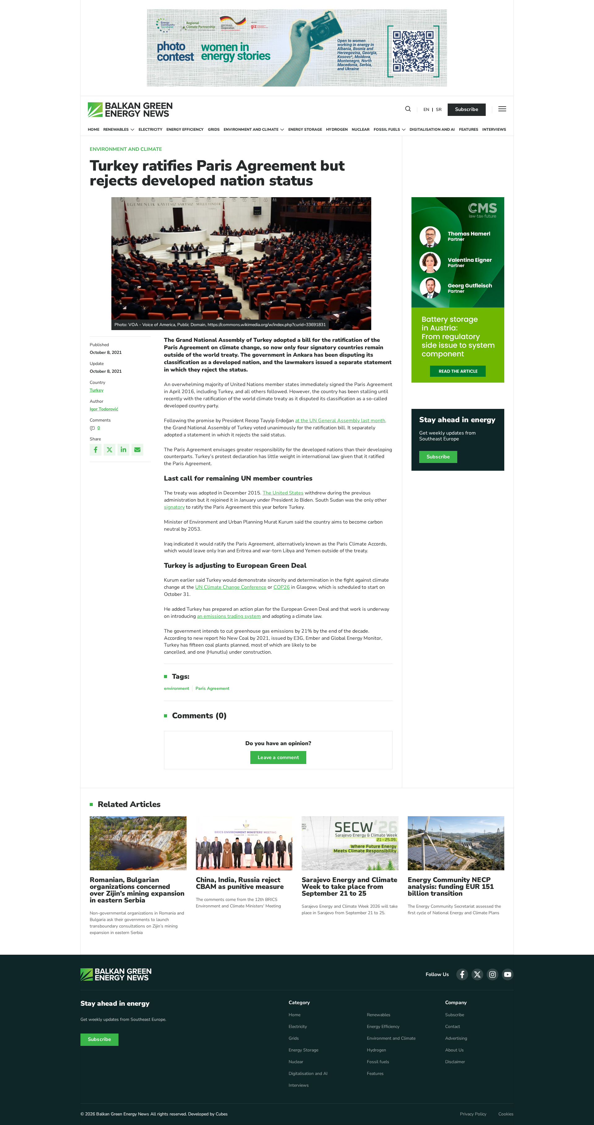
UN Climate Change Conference (230, 587)
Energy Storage (305, 129)
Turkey (96, 390)
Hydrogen (337, 129)
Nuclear (360, 129)
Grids (214, 129)
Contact (452, 1026)
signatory (174, 507)
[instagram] (492, 974)
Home (93, 129)
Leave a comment (278, 757)
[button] (408, 110)
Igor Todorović (104, 409)
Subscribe (466, 109)
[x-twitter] (477, 974)
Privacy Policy (473, 1114)
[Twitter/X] (109, 450)
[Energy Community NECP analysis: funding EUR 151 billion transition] (456, 843)
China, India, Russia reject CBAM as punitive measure (240, 883)
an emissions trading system (229, 616)
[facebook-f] (462, 974)
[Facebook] (95, 450)
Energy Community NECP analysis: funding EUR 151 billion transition (451, 887)
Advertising (456, 1038)
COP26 (281, 587)
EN (426, 109)
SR (438, 109)
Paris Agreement (212, 688)
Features (468, 129)
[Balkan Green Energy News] (130, 109)
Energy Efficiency (185, 129)
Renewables (116, 129)
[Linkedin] (123, 450)
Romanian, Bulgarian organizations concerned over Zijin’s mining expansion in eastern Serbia (137, 890)
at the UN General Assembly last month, (340, 420)
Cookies (506, 1114)
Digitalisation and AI (432, 129)
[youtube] (508, 974)
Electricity (150, 129)
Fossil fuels (387, 129)
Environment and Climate (251, 129)
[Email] (137, 450)
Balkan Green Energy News (122, 1114)
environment (176, 688)
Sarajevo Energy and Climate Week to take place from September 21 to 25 (349, 887)
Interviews (494, 129)
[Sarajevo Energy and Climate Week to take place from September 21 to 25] (350, 843)
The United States (283, 493)
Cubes (222, 1114)
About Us (454, 1050)
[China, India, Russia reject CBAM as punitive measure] (244, 843)
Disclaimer (455, 1061)
